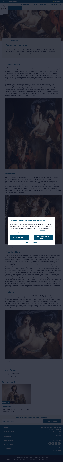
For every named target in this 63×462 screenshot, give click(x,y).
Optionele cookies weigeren (43, 237)
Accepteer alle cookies (20, 237)
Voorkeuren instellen (31, 242)
